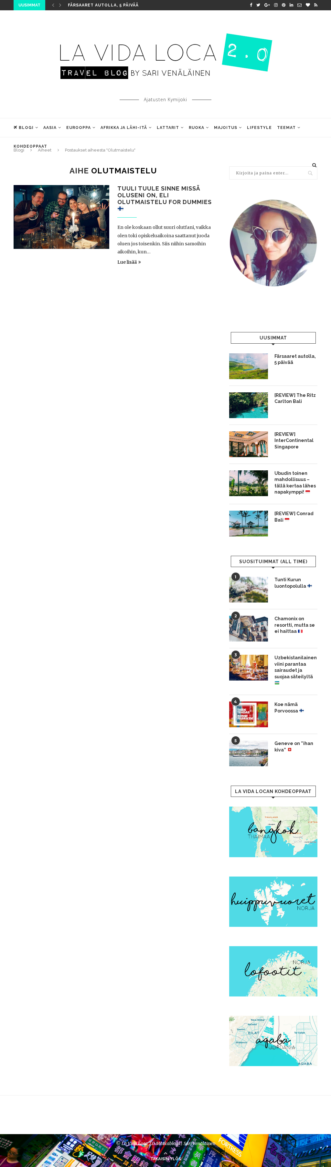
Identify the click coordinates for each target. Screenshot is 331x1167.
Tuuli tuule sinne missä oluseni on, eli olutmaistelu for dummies (164, 195)
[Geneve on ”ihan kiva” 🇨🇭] (248, 753)
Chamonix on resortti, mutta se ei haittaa (294, 625)
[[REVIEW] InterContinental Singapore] (248, 444)
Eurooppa (78, 127)
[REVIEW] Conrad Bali (294, 517)
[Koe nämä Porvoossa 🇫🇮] (248, 714)
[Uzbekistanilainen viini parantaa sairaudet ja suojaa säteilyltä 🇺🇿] (248, 668)
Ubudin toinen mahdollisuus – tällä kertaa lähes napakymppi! (295, 483)
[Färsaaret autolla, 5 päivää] (248, 366)
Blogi (26, 127)
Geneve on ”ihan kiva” (293, 746)
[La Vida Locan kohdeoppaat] (273, 809)
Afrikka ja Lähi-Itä (124, 127)
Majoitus (225, 127)
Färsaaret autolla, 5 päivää (103, 5)
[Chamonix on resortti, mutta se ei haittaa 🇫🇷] (248, 629)
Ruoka (196, 127)
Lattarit (168, 127)
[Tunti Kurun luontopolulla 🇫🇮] (248, 590)
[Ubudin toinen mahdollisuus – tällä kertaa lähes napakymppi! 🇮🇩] (248, 483)
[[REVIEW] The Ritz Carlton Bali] (248, 405)
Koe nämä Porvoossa (286, 707)
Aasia (50, 127)
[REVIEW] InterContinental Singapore (294, 440)
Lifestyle (259, 127)
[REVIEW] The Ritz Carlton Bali (295, 398)
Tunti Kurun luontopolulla (290, 583)
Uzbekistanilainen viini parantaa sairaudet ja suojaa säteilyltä (295, 667)
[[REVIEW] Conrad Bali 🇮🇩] (248, 523)
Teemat (286, 127)
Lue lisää (127, 262)
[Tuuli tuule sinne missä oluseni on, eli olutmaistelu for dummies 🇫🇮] (61, 217)
